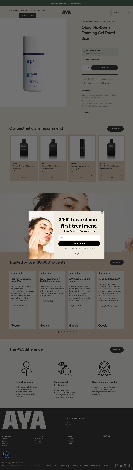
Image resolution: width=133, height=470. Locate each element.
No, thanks (79, 254)
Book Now (79, 243)
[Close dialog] (102, 213)
